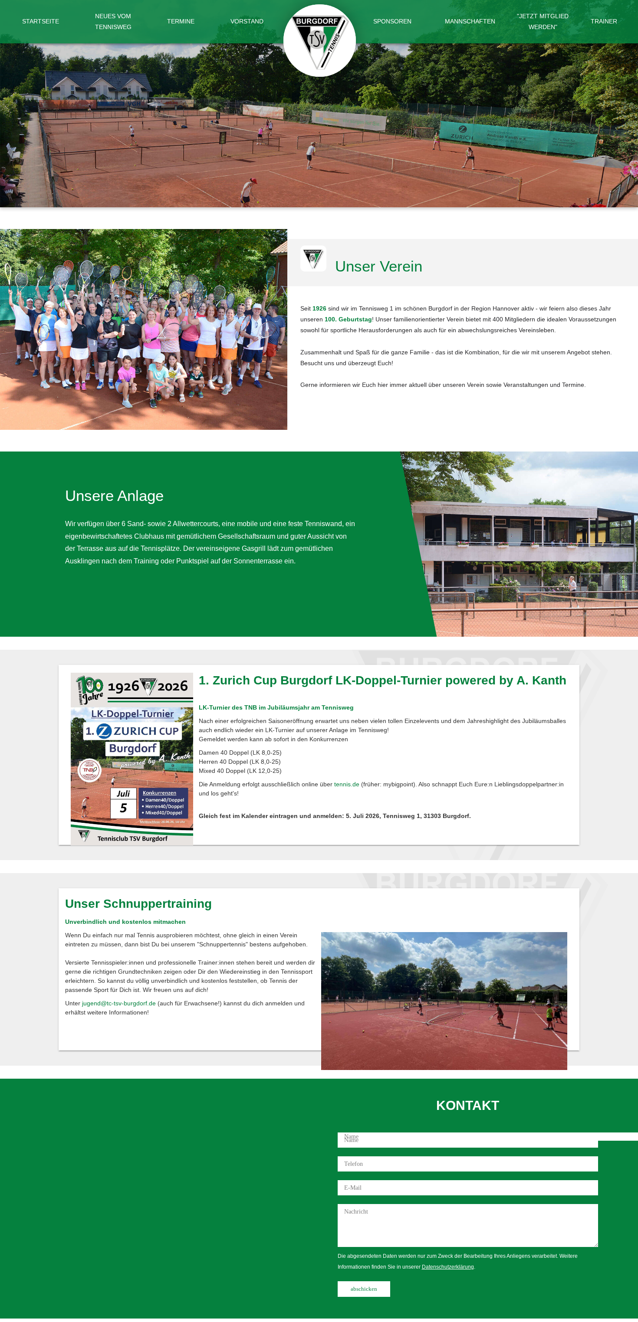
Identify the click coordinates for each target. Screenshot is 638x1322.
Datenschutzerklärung (448, 1267)
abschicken (364, 1289)
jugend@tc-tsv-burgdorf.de (119, 1003)
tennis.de (346, 784)
